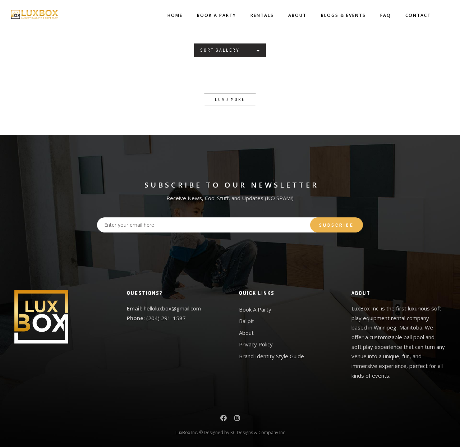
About (297, 15)
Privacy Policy (256, 344)
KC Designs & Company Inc (257, 432)
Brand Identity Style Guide (271, 356)
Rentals (262, 15)
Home (175, 15)
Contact (418, 15)
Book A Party (216, 15)
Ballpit (246, 320)
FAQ (385, 15)
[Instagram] (237, 419)
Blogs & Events (343, 15)
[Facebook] (223, 419)
